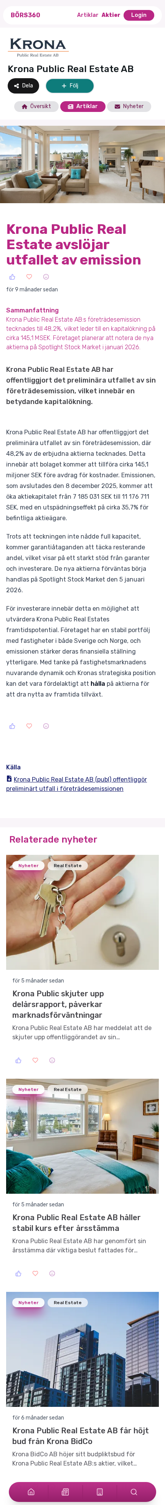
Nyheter (133, 106)
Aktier (111, 15)
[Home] (31, 1492)
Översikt (40, 106)
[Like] (12, 277)
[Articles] (65, 1492)
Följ (74, 85)
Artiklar (88, 15)
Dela (27, 85)
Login (139, 15)
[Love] (29, 277)
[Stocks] (100, 1492)
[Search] (134, 1492)
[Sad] (46, 277)
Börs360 (25, 15)
